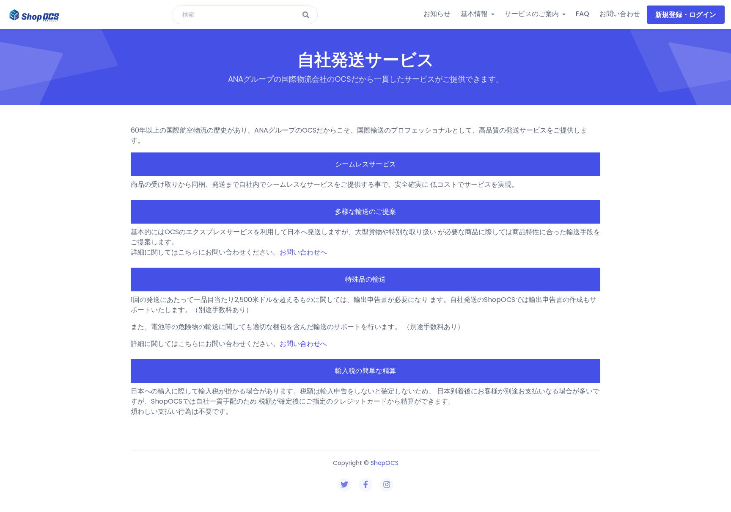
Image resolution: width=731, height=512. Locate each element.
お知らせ (437, 14)
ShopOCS (384, 463)
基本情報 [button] (475, 14)
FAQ (582, 14)
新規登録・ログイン (685, 14)
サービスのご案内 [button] (533, 14)
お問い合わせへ (303, 252)
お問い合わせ (619, 14)
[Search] (306, 15)
